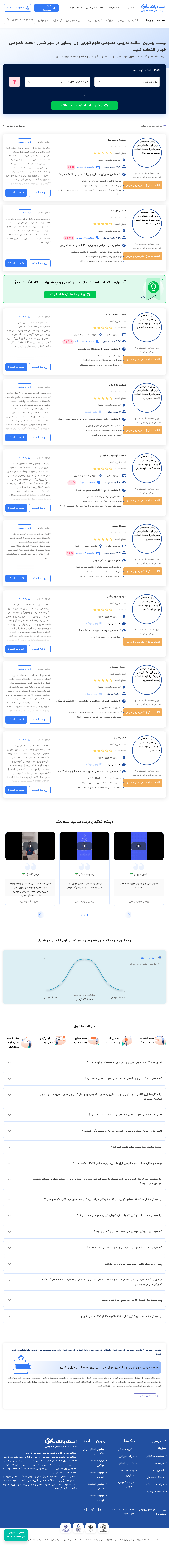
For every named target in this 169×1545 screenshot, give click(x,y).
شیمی (98, 20)
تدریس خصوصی (153, 1350)
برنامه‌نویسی (73, 20)
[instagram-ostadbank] (85, 1513)
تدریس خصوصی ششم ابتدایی (37, 1468)
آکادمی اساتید (125, 1463)
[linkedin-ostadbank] (100, 1513)
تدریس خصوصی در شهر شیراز (127, 1350)
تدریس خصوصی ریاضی (16, 1460)
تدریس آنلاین (148, 957)
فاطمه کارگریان (117, 385)
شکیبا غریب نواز (116, 140)
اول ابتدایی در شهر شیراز (74, 1350)
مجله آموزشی (126, 1456)
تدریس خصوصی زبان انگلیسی (60, 1464)
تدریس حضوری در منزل (143, 964)
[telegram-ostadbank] (92, 1513)
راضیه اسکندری (117, 667)
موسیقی (43, 20)
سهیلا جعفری (118, 526)
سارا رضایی (120, 737)
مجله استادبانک (155, 1484)
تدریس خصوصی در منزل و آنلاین (40, 1457)
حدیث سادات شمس (114, 314)
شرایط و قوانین (155, 1492)
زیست (87, 20)
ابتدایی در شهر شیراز (99, 1350)
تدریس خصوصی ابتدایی (27, 1464)
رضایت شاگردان (116, 7)
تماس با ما (158, 1470)
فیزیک (109, 20)
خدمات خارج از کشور (96, 7)
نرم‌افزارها (57, 20)
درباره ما (159, 1463)
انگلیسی (133, 20)
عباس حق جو (118, 211)
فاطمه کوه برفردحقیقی (113, 455)
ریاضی (120, 20)
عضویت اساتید (125, 1449)
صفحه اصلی (133, 7)
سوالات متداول (155, 1477)
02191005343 (147, 1510)
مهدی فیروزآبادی (116, 596)
